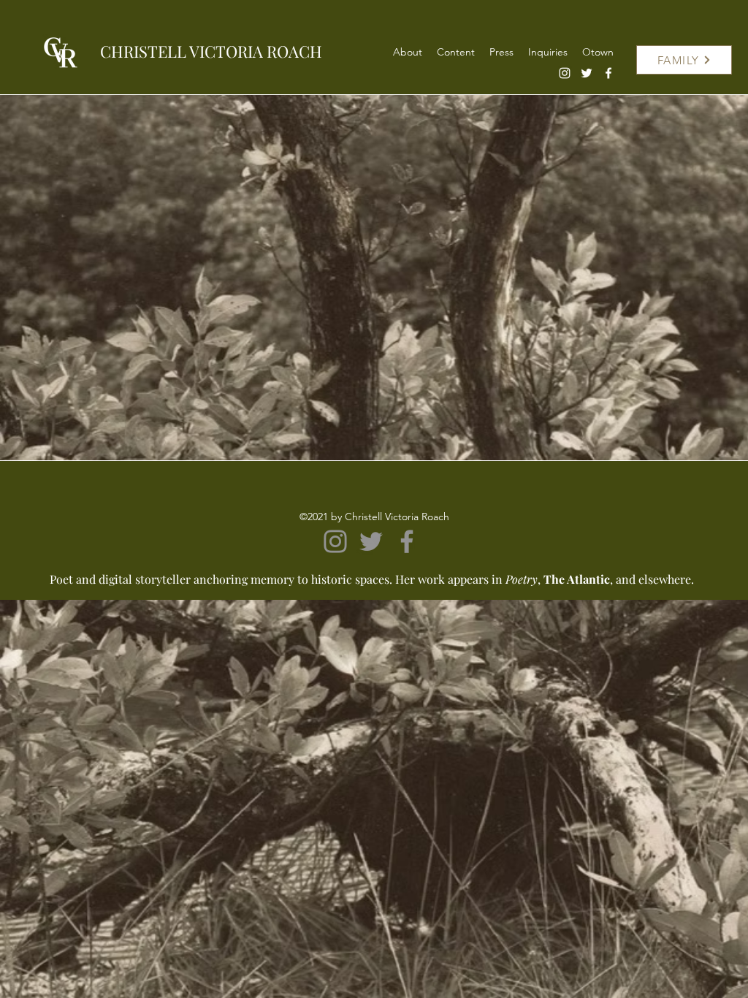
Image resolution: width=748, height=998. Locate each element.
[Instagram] (564, 73)
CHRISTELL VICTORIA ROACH (211, 51)
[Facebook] (608, 73)
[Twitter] (586, 73)
